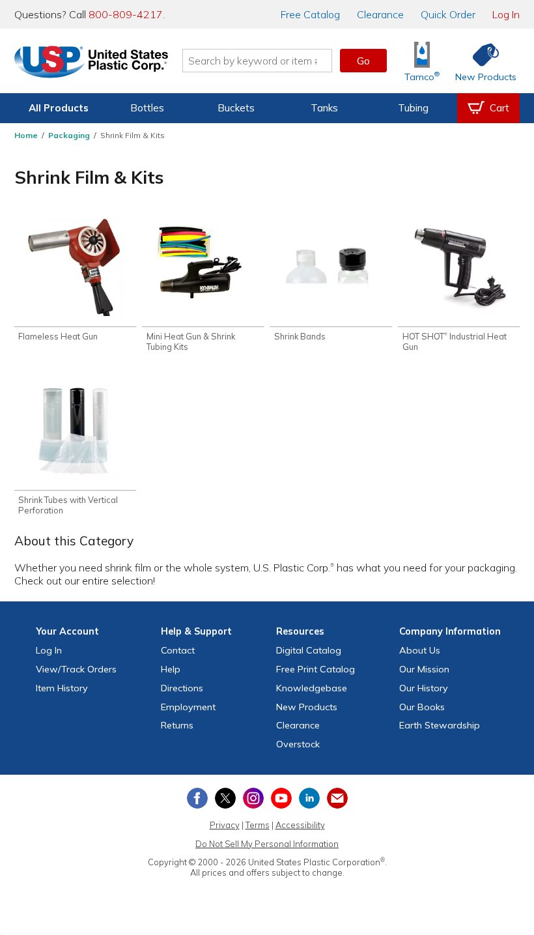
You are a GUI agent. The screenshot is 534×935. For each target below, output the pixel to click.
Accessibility (300, 825)
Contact (178, 650)
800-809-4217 (126, 14)
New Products (306, 707)
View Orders (76, 669)
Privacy (225, 825)
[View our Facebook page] (197, 798)
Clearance (380, 14)
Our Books (422, 707)
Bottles (147, 108)
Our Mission (424, 669)
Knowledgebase (311, 688)
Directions (182, 688)
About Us (419, 650)
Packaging (69, 135)
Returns (177, 725)
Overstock (298, 744)
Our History (423, 688)
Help (170, 669)
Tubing (413, 108)
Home (26, 135)
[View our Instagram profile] (253, 798)
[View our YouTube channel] (281, 798)
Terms (258, 825)
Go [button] (363, 60)
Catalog (310, 14)
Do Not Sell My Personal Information (267, 844)
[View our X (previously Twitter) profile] (225, 798)
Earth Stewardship (439, 725)
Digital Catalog (308, 650)
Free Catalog (315, 669)
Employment (188, 707)
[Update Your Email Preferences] (337, 798)
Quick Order (448, 14)
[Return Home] (91, 63)
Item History (62, 688)
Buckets (236, 108)
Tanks (324, 108)
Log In (506, 14)
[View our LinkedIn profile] (309, 798)
